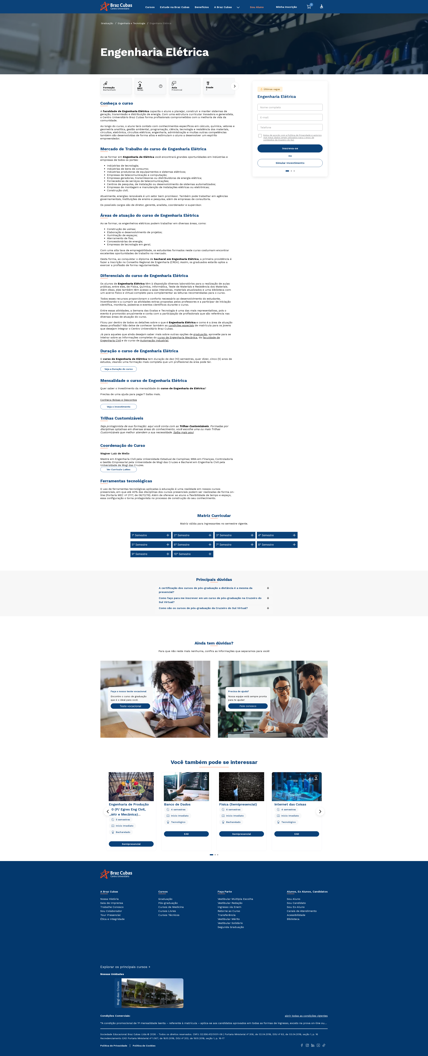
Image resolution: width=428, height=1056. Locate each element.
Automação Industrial (154, 340)
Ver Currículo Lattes (118, 469)
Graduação (107, 23)
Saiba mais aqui (183, 432)
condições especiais (181, 325)
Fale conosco (248, 706)
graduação (200, 334)
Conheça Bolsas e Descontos (118, 399)
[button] (108, 811)
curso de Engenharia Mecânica (177, 337)
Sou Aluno (257, 7)
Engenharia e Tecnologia (131, 23)
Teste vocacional (130, 706)
